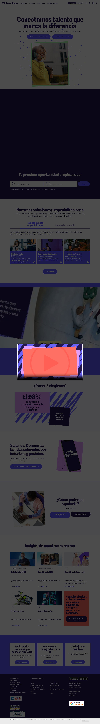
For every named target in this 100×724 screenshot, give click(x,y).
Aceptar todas (86, 720)
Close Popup (82, 342)
